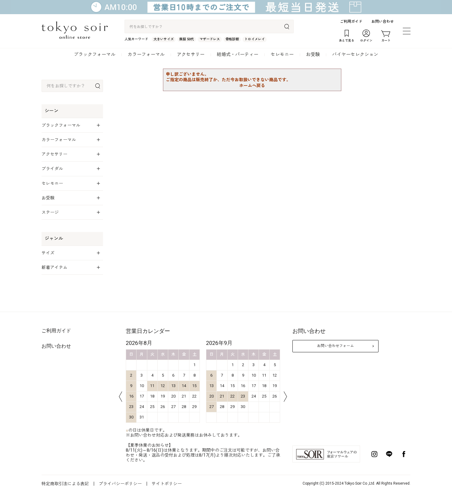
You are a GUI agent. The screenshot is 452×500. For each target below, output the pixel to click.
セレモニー (282, 54)
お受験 (313, 54)
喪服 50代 (186, 39)
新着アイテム (54, 267)
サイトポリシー (167, 483)
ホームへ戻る (252, 85)
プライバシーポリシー (120, 483)
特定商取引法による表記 (65, 483)
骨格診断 (232, 39)
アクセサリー (190, 54)
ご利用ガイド (351, 21)
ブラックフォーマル (94, 54)
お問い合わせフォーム (335, 346)
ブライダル (52, 168)
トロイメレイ (254, 39)
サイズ (48, 252)
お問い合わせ (382, 21)
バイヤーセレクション (355, 54)
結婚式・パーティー (237, 54)
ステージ (50, 212)
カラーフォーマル (146, 54)
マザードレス (210, 39)
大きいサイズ (163, 39)
